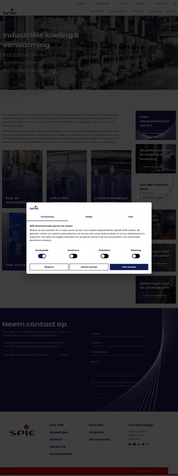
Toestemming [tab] (47, 217)
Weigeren (49, 267)
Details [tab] (89, 217)
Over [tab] (130, 217)
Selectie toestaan (89, 267)
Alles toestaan (129, 267)
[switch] (73, 256)
